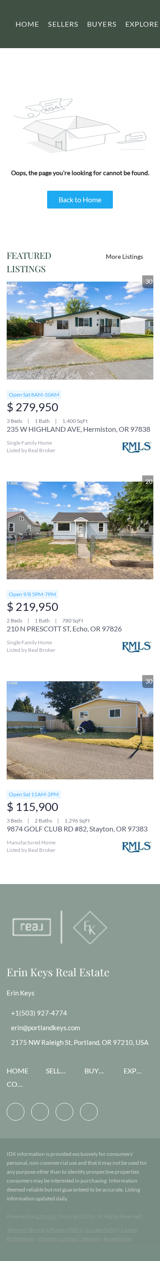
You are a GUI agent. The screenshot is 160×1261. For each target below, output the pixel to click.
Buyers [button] (101, 24)
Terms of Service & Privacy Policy (44, 1229)
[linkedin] (40, 1112)
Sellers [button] (63, 24)
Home (27, 24)
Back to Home (80, 199)
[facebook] (15, 1112)
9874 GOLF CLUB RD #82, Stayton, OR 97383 (77, 828)
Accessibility (117, 1238)
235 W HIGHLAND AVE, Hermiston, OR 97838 (78, 429)
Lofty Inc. (46, 1216)
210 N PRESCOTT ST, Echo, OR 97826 (64, 628)
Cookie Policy (101, 1229)
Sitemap (90, 1238)
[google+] (89, 1112)
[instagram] (64, 1112)
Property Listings (57, 1238)
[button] (20, 1073)
